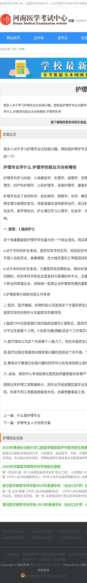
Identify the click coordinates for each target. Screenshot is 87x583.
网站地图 (60, 559)
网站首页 (13, 38)
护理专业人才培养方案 (34, 423)
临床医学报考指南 (53, 554)
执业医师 (13, 554)
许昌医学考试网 (13, 537)
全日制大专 (28, 559)
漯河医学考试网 (41, 537)
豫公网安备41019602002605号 (45, 576)
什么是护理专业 (29, 415)
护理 (21, 49)
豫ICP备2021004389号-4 (47, 565)
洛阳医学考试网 (69, 531)
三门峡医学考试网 (69, 537)
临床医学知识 (32, 554)
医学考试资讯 (78, 554)
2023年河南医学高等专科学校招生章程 (31, 466)
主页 (13, 49)
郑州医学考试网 (13, 531)
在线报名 (45, 559)
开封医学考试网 (41, 531)
